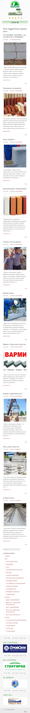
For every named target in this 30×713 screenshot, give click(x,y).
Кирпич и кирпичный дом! (12, 394)
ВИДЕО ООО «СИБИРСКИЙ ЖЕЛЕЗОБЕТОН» (13, 603)
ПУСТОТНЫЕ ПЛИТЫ (11, 561)
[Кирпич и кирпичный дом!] (15, 421)
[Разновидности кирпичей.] (15, 115)
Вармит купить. (8, 293)
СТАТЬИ (12, 90)
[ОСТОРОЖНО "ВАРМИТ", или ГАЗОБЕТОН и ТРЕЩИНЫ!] (15, 64)
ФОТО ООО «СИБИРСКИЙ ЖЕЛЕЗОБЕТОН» (12, 611)
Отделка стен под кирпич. (12, 242)
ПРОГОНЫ (8, 572)
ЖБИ (6, 559)
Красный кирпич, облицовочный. (15, 189)
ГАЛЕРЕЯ (7, 597)
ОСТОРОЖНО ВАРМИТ (15, 39)
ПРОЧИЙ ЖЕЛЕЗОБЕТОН (12, 591)
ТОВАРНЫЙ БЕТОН (11, 589)
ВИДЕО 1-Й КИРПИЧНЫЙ (12, 600)
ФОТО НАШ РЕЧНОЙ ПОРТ (13, 614)
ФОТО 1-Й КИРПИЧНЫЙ (12, 607)
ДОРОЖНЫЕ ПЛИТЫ (11, 580)
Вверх (26, 83)
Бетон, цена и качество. (11, 447)
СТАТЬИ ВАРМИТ (18, 142)
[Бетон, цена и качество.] (15, 474)
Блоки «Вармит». (9, 139)
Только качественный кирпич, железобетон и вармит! (15, 4)
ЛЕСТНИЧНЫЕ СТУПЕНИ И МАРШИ (15, 583)
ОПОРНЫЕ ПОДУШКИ (12, 586)
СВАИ (7, 567)
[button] (13, 22)
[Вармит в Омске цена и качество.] (15, 372)
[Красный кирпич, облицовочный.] (15, 216)
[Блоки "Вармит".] (15, 167)
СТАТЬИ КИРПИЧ (18, 90)
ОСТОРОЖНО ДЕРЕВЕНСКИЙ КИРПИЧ (16, 620)
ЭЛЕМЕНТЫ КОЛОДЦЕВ (12, 575)
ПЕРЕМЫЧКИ (9, 564)
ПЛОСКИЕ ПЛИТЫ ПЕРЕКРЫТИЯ (15, 578)
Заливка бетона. (8, 498)
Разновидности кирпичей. (12, 88)
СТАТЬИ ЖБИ (17, 449)
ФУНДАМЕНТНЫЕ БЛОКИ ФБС (14, 569)
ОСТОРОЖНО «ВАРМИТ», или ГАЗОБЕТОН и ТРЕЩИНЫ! (14, 36)
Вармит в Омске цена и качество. (14, 344)
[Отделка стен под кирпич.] (15, 269)
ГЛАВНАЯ (7, 556)
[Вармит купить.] (15, 320)
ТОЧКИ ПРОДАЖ (10, 594)
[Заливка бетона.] (15, 525)
